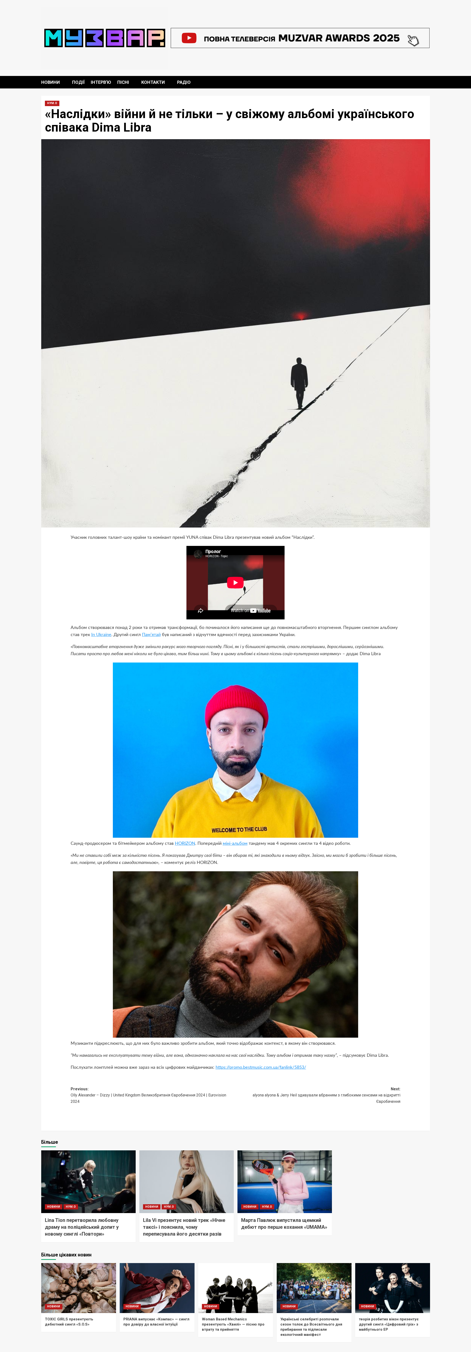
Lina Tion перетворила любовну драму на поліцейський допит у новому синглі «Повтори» (82, 1227)
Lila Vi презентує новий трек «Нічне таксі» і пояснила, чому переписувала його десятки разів (184, 1227)
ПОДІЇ (78, 82)
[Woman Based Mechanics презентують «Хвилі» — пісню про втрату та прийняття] (235, 1288)
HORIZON (185, 843)
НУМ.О (52, 103)
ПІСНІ (123, 82)
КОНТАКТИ (153, 82)
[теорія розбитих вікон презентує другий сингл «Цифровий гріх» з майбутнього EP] (392, 1288)
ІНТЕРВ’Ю (101, 82)
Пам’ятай (151, 635)
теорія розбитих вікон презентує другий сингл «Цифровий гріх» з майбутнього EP (389, 1324)
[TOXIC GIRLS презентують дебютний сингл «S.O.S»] (78, 1288)
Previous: (148, 1095)
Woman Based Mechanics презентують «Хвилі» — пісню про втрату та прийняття (233, 1324)
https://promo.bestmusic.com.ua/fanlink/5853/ (261, 1067)
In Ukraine (101, 635)
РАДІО (184, 82)
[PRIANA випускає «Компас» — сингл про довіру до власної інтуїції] (157, 1288)
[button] (427, 82)
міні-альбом (235, 843)
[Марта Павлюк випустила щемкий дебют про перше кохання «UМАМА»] (284, 1181)
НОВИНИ (50, 82)
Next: (326, 1095)
